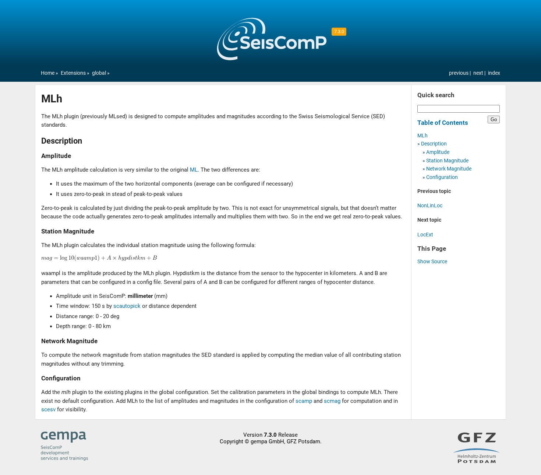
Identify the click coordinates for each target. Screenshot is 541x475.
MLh (422, 136)
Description (434, 144)
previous (459, 73)
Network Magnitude (448, 169)
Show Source (432, 261)
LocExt (425, 235)
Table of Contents (442, 122)
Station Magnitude (447, 161)
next (478, 73)
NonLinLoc (429, 206)
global (99, 73)
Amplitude (437, 152)
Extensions (73, 73)
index (494, 73)
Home (47, 73)
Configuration (442, 177)
